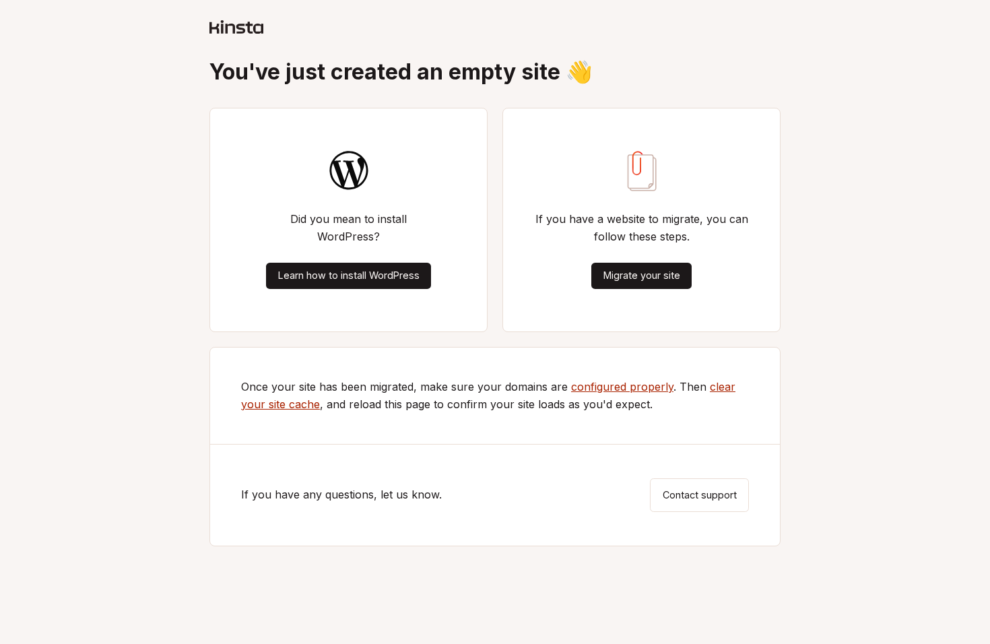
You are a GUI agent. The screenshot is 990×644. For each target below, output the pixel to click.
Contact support (700, 495)
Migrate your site (641, 275)
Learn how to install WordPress (349, 275)
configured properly (622, 386)
